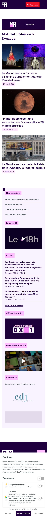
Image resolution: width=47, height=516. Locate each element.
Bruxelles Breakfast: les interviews (22, 199)
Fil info (9, 255)
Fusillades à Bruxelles (15, 214)
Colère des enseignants (17, 209)
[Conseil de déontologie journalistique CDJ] (23, 397)
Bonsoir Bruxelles (13, 204)
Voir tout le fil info (14, 305)
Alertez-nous (32, 5)
